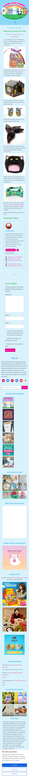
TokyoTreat (15, 577)
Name (7, 315)
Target (16, 102)
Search (24, 387)
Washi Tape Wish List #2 (14, 259)
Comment (8, 295)
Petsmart (12, 180)
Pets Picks (18, 28)
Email (7, 323)
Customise (14, 769)
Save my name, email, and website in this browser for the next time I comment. (15, 333)
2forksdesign (7, 151)
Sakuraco (21, 577)
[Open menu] (15, 22)
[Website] (17, 250)
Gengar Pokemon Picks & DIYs (15, 265)
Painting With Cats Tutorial (14, 264)
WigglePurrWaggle (19, 204)
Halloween (11, 28)
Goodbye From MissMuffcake (15, 257)
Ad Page (11, 749)
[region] (14, 763)
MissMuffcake (14, 36)
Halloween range (20, 70)
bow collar (9, 204)
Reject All (14, 774)
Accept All (14, 765)
